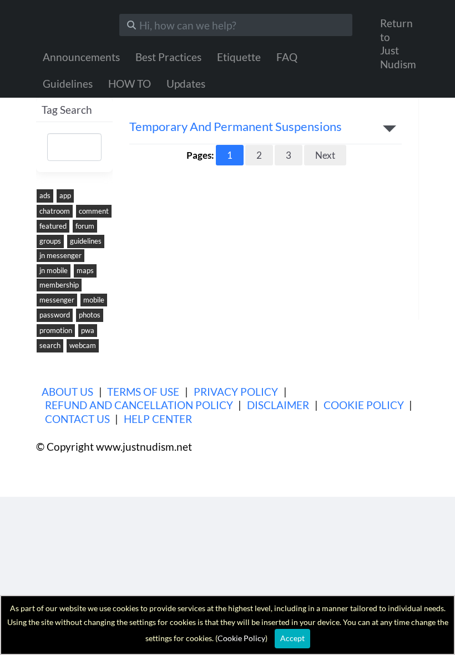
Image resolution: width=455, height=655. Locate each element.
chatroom (54, 210)
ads (44, 195)
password (54, 314)
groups (50, 240)
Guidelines (68, 83)
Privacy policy (236, 391)
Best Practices (168, 57)
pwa (87, 330)
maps (85, 270)
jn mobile (53, 270)
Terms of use (143, 391)
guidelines (86, 240)
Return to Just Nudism (398, 43)
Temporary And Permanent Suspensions (235, 127)
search (49, 345)
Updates (185, 83)
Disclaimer (278, 405)
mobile (93, 299)
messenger (56, 299)
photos (89, 314)
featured (53, 225)
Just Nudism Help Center (69, 22)
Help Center (158, 418)
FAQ (286, 57)
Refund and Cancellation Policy (139, 405)
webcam (82, 345)
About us (67, 391)
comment (94, 210)
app (65, 195)
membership (59, 284)
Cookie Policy (363, 405)
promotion (55, 330)
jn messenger (60, 255)
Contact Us (77, 418)
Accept (292, 638)
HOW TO (129, 83)
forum (84, 225)
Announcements (81, 57)
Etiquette (239, 57)
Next (325, 155)
